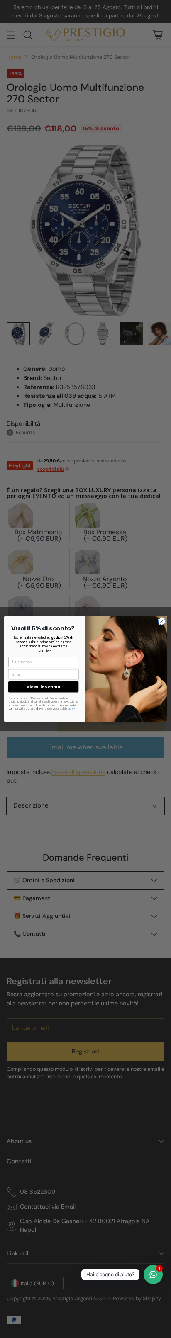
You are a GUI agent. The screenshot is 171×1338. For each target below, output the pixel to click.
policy (71, 708)
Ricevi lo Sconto (43, 687)
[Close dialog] (161, 621)
